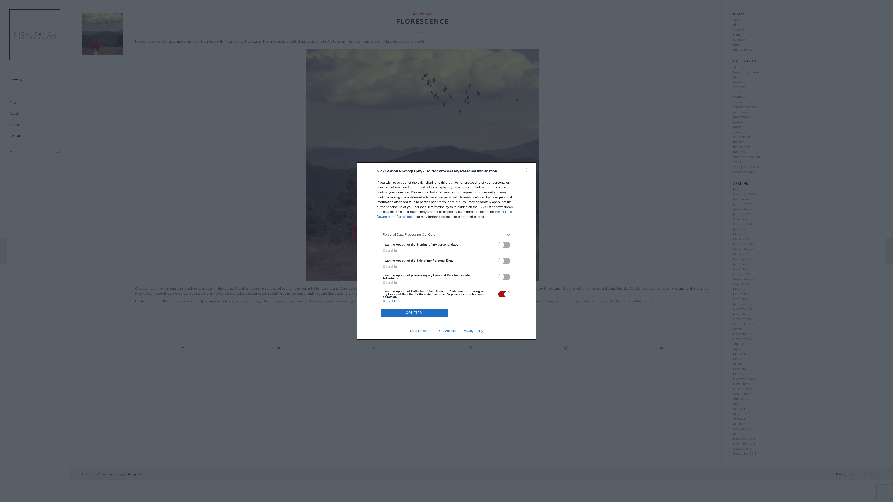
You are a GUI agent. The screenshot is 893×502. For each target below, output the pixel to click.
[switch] (504, 245)
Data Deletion (420, 331)
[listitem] (446, 234)
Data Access (446, 331)
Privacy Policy (473, 331)
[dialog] (446, 251)
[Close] (527, 171)
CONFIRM (414, 312)
